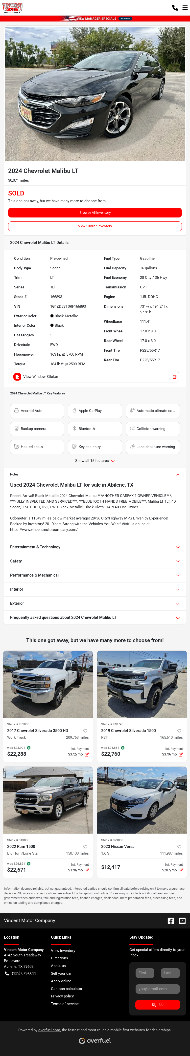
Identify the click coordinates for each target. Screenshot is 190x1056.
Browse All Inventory (95, 213)
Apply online (61, 981)
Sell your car (61, 973)
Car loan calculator (66, 989)
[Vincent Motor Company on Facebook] (169, 920)
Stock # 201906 (18, 724)
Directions (59, 958)
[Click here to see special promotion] (95, 18)
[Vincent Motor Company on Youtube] (180, 920)
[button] (175, 8)
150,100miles (77, 853)
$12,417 (110, 867)
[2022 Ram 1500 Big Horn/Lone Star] (48, 800)
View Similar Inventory (95, 226)
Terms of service (65, 1004)
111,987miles (171, 853)
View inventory (63, 950)
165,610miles (171, 737)
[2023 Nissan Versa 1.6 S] (142, 800)
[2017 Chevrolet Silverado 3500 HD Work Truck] (48, 684)
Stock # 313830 (18, 840)
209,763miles (77, 737)
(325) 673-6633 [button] (24, 973)
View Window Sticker (40, 376)
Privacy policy (62, 996)
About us (58, 966)
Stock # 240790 (112, 724)
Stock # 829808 (112, 840)
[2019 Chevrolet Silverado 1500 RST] (142, 684)
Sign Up (158, 1005)
